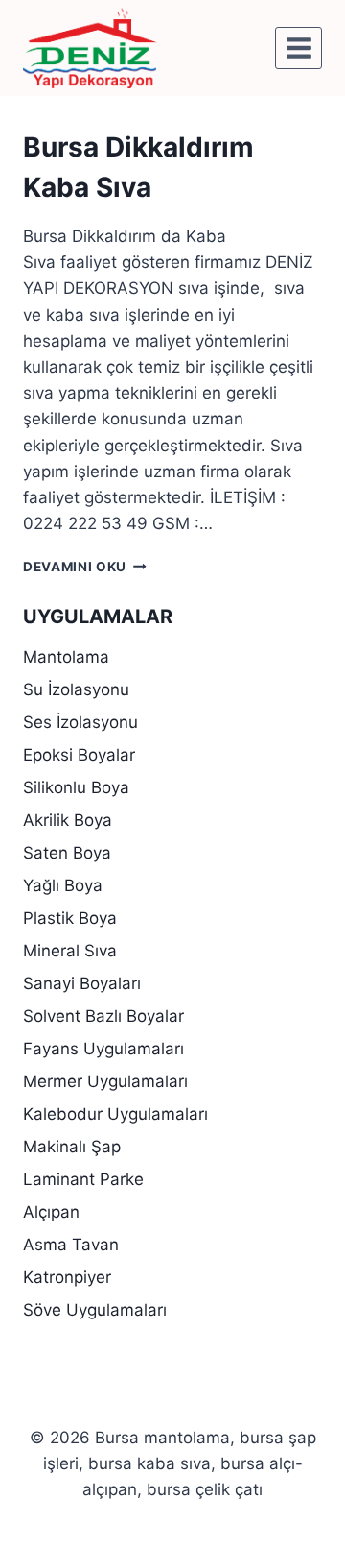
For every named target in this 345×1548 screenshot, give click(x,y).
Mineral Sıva (70, 950)
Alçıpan (51, 1211)
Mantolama (66, 656)
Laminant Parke (83, 1179)
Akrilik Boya (67, 820)
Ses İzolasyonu (80, 722)
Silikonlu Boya (76, 787)
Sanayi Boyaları (82, 983)
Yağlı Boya (63, 885)
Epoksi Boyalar (79, 754)
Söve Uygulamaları (95, 1309)
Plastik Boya (70, 918)
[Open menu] (298, 47)
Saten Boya (67, 852)
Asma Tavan (71, 1244)
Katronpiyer (67, 1277)
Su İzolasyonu (76, 689)
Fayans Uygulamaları (103, 1048)
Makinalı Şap (72, 1146)
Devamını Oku (85, 566)
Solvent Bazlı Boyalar (103, 1016)
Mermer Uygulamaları (105, 1081)
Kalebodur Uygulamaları (115, 1114)
